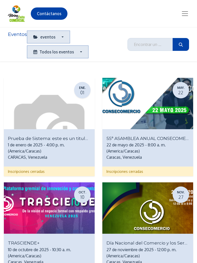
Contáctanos (49, 13)
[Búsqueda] (181, 44)
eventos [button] (47, 37)
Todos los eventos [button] (57, 52)
